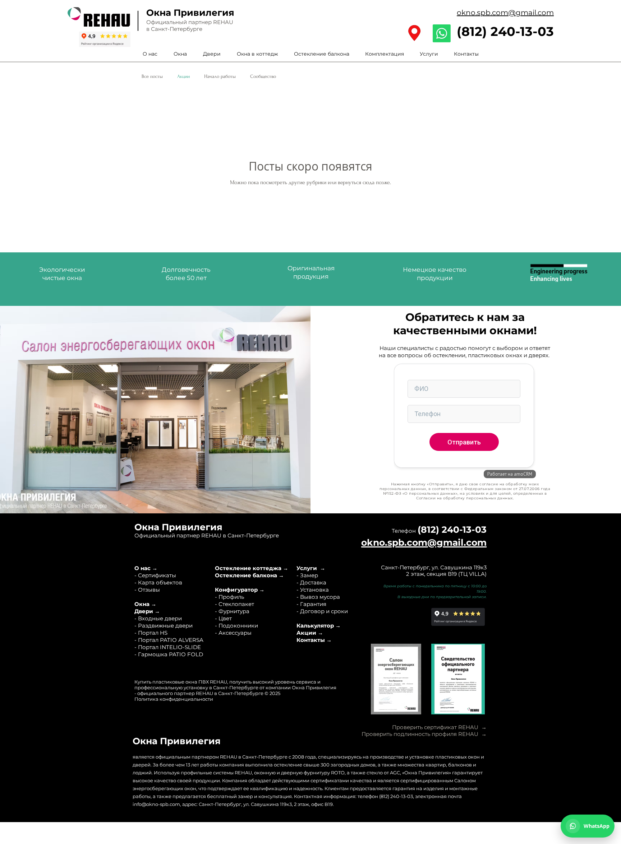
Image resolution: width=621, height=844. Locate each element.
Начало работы (220, 76)
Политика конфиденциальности (173, 699)
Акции (183, 76)
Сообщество (263, 76)
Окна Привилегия (190, 12)
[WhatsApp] (442, 33)
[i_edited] (414, 33)
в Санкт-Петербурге (174, 28)
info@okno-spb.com (156, 804)
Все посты (152, 76)
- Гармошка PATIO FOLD (168, 654)
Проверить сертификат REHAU (435, 727)
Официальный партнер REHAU (189, 22)
